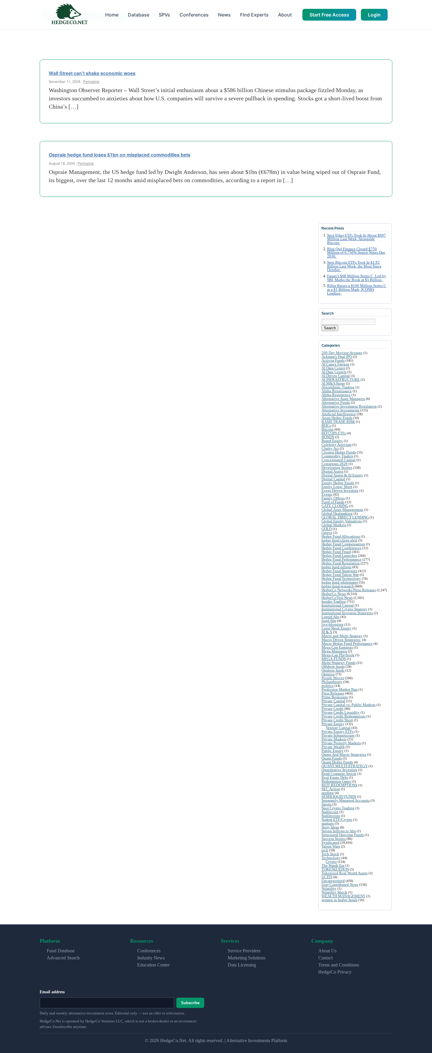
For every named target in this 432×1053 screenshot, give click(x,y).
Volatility (329, 888)
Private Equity (333, 724)
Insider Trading (334, 601)
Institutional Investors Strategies (347, 613)
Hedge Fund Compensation (343, 544)
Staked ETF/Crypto (337, 819)
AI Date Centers (334, 372)
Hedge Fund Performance (341, 559)
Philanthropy (332, 682)
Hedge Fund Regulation (341, 563)
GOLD (327, 528)
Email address (52, 992)
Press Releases (333, 693)
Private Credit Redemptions (344, 716)
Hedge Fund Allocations (341, 536)
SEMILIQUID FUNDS (339, 796)
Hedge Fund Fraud (336, 551)
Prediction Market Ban (340, 689)
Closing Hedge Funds (339, 452)
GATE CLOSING (335, 506)
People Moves (333, 678)
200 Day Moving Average (342, 353)
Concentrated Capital (339, 460)
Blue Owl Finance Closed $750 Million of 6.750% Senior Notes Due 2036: (356, 253)
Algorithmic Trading (338, 387)
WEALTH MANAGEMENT (343, 896)
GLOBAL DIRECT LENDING (345, 517)
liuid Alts (329, 620)
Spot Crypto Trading (338, 808)
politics (328, 685)
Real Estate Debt (335, 777)
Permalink (91, 81)
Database (138, 15)
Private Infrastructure (338, 735)
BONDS (328, 437)
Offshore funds (333, 666)
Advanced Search (63, 957)
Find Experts (254, 15)
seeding (328, 792)
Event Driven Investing (340, 490)
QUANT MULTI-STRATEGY (345, 766)
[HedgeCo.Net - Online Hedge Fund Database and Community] (69, 14)
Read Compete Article (339, 773)
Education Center (153, 964)
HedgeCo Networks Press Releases (349, 590)
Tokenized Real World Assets (345, 873)
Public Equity (333, 750)
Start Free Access (329, 15)
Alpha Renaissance (337, 391)
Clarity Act (330, 448)
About (285, 15)
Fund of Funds (333, 502)
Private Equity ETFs (338, 731)
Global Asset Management (342, 509)
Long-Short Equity (336, 628)
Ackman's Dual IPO (337, 356)
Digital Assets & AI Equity (342, 475)
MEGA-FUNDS (334, 659)
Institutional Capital (338, 605)
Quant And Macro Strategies (344, 754)
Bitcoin (328, 429)
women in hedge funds (339, 900)
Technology (331, 858)
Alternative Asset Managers (343, 398)
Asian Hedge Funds (337, 418)
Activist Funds (333, 360)
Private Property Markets (341, 743)
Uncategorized (333, 880)
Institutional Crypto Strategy (344, 609)
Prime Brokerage (335, 697)
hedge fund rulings (336, 567)
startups (328, 823)
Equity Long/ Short (337, 486)
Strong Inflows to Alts (339, 831)
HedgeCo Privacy (334, 971)
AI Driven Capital (336, 375)
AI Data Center (333, 368)
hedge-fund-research (338, 586)
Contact (325, 957)
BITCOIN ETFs (334, 433)
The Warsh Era (333, 865)
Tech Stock (330, 854)
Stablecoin (330, 812)
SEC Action (331, 789)
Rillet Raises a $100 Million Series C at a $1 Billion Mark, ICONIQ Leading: (356, 289)
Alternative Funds (336, 402)
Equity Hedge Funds (338, 483)
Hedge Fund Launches (339, 555)
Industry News (151, 957)
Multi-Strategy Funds (339, 662)
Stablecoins (331, 815)
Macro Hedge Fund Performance (347, 643)
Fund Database (61, 950)
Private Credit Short (337, 720)
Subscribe (190, 1003)
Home (111, 15)
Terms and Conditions (338, 964)
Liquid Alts (330, 616)
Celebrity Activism (336, 444)
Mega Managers (334, 651)
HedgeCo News (334, 594)
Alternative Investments (340, 410)
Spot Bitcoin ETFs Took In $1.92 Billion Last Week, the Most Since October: (354, 266)
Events (327, 494)
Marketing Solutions (246, 957)
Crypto (331, 861)
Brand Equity (332, 441)
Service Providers (244, 950)
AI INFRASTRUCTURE (341, 379)
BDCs (326, 425)
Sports (326, 804)
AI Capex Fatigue (335, 364)
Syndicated (330, 842)
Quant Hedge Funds (337, 762)
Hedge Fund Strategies (339, 571)
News (224, 15)
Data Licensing (242, 964)
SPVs (164, 15)
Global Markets (334, 525)
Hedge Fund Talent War (340, 574)
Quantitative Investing (339, 770)
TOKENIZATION (335, 869)
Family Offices (333, 498)
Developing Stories (337, 467)
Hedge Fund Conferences (341, 548)
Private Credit (333, 708)
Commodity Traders (337, 456)
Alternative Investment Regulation (349, 406)
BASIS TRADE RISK (338, 421)
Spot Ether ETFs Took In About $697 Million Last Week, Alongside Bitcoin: (356, 239)
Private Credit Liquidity (341, 712)
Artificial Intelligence (339, 414)
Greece (327, 532)
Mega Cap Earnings (337, 647)
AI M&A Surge (333, 383)
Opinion (328, 674)
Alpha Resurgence (336, 395)
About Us (327, 950)
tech (325, 850)
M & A (327, 632)
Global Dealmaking (337, 513)
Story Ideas (330, 827)
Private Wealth (333, 747)
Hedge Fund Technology (341, 578)
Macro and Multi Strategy (342, 636)
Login (374, 15)
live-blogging (333, 624)
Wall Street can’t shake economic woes (92, 73)
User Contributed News (340, 884)
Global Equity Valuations (342, 521)
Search (330, 328)
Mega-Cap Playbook (338, 655)
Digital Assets (332, 471)
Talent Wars (331, 846)
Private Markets (334, 739)
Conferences (194, 15)
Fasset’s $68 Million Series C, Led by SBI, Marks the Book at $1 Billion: (356, 278)
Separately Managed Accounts (346, 800)
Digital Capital (333, 479)
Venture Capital (338, 727)
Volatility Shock (334, 892)
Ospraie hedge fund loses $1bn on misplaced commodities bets (119, 154)
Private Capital (333, 701)
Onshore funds (333, 670)
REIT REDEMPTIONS (339, 785)
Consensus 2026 (335, 463)
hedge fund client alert (339, 540)
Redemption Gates (336, 781)
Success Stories (334, 838)
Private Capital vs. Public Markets (349, 704)
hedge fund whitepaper (340, 582)
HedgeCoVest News (337, 597)
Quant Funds (332, 758)
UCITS (327, 877)
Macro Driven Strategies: (341, 639)
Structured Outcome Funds (343, 835)
